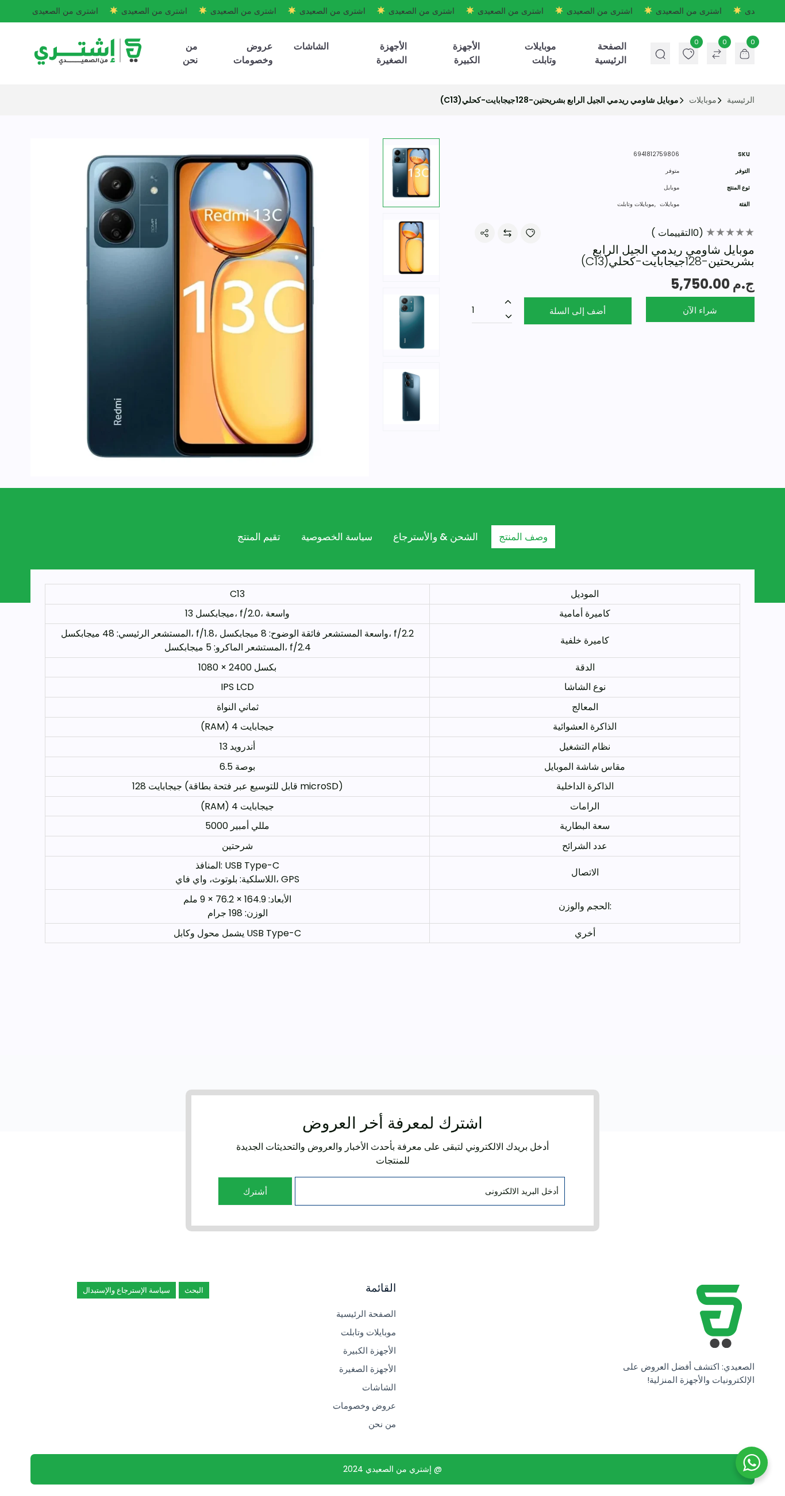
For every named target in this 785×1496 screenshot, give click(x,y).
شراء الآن (700, 310)
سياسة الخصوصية (336, 537)
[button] (354, 309)
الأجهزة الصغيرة (391, 53)
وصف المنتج (523, 537)
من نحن (190, 53)
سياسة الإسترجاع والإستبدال (126, 1290)
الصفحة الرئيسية (610, 53)
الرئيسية (741, 100)
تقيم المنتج (258, 537)
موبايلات (703, 100)
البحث (193, 1290)
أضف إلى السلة (577, 311)
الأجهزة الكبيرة (466, 53)
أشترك (255, 1191)
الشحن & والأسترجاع (435, 537)
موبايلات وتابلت (540, 53)
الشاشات (311, 46)
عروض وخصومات (253, 53)
